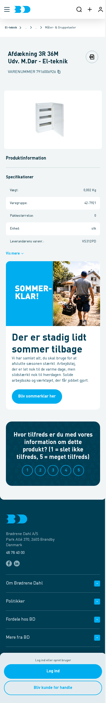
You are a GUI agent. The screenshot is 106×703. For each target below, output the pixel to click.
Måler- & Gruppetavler (60, 27)
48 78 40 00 (15, 553)
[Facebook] (9, 563)
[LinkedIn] (17, 563)
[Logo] (22, 9)
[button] (7, 9)
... (26, 27)
